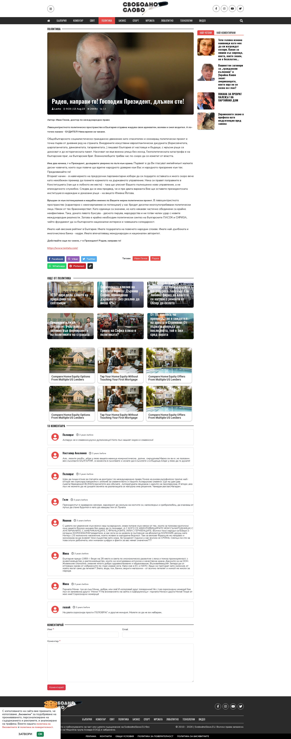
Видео (202, 20)
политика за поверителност (36, 727)
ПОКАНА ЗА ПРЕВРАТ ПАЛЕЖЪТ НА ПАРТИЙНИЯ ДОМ (230, 97)
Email (125, 629)
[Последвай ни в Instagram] (224, 8)
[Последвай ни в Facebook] (216, 8)
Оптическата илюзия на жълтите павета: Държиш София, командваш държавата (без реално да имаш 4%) (119, 295)
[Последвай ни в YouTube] (232, 8)
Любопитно (167, 20)
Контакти (106, 736)
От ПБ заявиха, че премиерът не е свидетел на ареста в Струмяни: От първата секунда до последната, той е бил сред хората (168, 324)
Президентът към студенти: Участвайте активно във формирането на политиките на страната (69, 328)
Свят (92, 20)
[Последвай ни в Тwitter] (240, 8)
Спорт (136, 20)
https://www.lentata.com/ (62, 248)
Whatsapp (58, 266)
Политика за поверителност (155, 736)
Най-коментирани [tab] (226, 33)
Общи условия (124, 736)
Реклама (91, 736)
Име (50, 629)
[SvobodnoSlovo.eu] (65, 706)
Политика (107, 20)
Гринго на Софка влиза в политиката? (118, 332)
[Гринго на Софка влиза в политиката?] (120, 326)
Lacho (57, 109)
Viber (75, 259)
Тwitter (91, 259)
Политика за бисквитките (193, 736)
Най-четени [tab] (206, 33)
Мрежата (150, 20)
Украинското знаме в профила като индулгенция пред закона (231, 119)
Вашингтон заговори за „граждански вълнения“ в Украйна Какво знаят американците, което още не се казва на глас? (230, 76)
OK (40, 734)
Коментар (78, 20)
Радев (155, 258)
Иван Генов (140, 258)
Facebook (57, 259)
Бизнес (122, 20)
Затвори (25, 734)
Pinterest (78, 266)
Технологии (186, 20)
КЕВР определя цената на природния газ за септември (69, 299)
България (62, 20)
